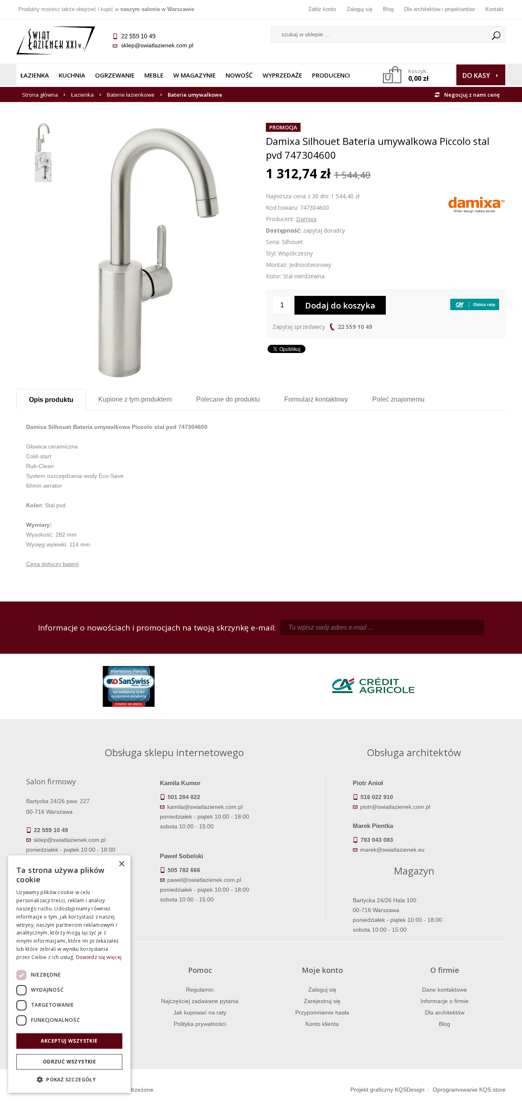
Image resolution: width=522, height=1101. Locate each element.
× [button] (121, 864)
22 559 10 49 (355, 327)
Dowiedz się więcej (99, 957)
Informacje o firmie (444, 1001)
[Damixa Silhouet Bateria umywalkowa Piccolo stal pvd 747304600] (160, 127)
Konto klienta (322, 1024)
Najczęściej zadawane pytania (200, 1001)
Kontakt (494, 9)
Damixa (306, 219)
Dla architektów (444, 1012)
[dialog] (69, 974)
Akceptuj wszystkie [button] (69, 1040)
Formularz (316, 399)
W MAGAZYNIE (194, 75)
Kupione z (135, 399)
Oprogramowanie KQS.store (469, 1089)
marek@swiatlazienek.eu (392, 849)
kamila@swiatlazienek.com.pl (205, 807)
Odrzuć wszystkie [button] (69, 1061)
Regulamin (200, 989)
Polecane (228, 399)
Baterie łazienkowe (131, 94)
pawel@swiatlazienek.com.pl (204, 880)
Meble (154, 75)
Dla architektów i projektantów (439, 9)
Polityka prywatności (200, 1024)
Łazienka (34, 75)
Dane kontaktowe (444, 989)
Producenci (331, 75)
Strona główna (40, 94)
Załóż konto (322, 9)
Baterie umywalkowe (195, 94)
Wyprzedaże (282, 75)
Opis (51, 399)
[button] (69, 1080)
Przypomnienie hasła (322, 1012)
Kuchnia (72, 75)
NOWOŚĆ (239, 75)
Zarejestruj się (322, 1001)
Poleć (398, 399)
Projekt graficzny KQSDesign (387, 1089)
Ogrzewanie (115, 75)
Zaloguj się (359, 9)
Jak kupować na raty (199, 1012)
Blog (388, 9)
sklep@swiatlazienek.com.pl (157, 45)
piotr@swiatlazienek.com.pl (395, 807)
